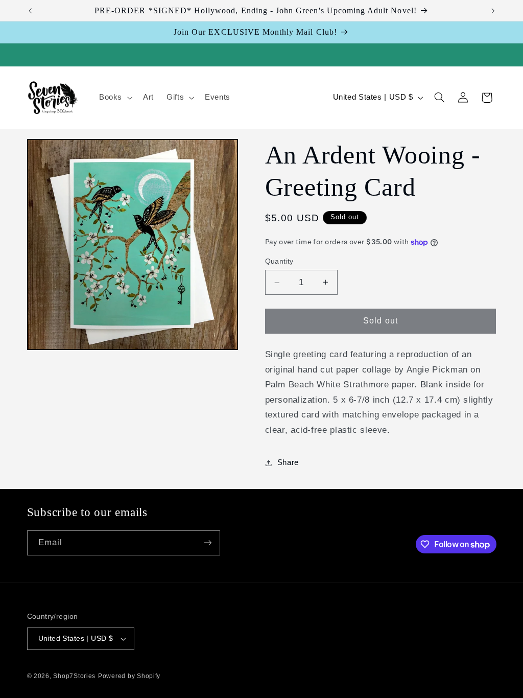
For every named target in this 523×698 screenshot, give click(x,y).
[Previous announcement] (30, 11)
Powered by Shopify (129, 676)
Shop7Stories (74, 676)
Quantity (279, 261)
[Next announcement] (493, 11)
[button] (114, 97)
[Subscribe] (207, 542)
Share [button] (288, 462)
